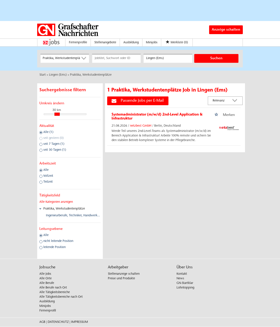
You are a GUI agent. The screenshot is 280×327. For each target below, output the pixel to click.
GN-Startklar (185, 283)
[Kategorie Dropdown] (84, 58)
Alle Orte (45, 278)
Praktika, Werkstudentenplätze (64, 208)
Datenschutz (58, 322)
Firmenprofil (47, 310)
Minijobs (152, 42)
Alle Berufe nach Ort (53, 287)
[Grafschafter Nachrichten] (67, 29)
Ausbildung (131, 42)
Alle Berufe (46, 283)
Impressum (79, 322)
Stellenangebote (105, 42)
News (180, 278)
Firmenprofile (78, 42)
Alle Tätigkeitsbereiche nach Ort (61, 297)
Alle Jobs (45, 274)
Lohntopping (185, 287)
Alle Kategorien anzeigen (56, 202)
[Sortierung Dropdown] (235, 101)
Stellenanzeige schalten (124, 274)
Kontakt (182, 274)
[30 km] (57, 114)
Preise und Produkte (121, 278)
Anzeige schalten (226, 29)
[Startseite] (52, 42)
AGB (42, 322)
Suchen (216, 58)
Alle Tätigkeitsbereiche (54, 292)
